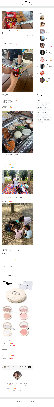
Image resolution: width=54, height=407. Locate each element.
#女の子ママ (45, 112)
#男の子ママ (45, 105)
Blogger (32, 4)
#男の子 (39, 105)
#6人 (50, 117)
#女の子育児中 (46, 114)
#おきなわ (45, 107)
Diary (32, 33)
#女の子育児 (40, 114)
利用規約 (18, 401)
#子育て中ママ (47, 102)
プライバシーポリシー (25, 401)
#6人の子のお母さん (47, 119)
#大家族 (39, 117)
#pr (38, 102)
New (22, 4)
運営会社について (33, 401)
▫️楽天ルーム (4, 349)
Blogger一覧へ (45, 87)
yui (17, 381)
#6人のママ (39, 119)
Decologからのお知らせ (47, 95)
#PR (42, 102)
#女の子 (39, 112)
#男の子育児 (40, 107)
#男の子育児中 (45, 117)
